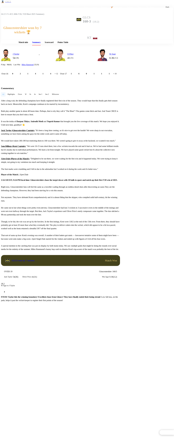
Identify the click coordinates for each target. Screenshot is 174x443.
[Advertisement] (146, 65)
